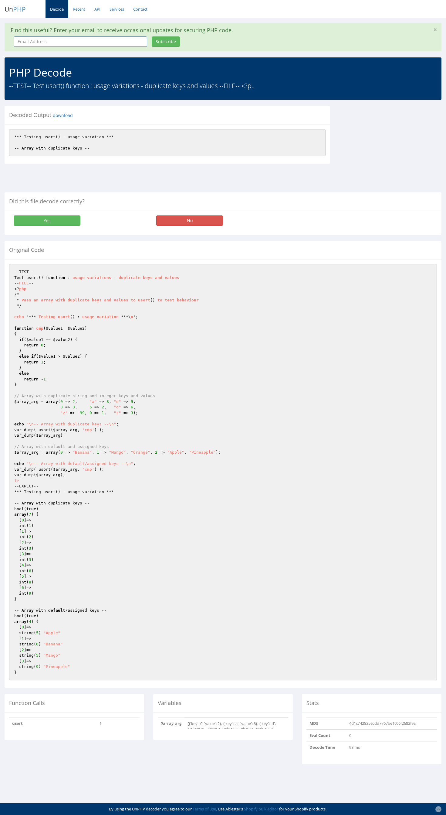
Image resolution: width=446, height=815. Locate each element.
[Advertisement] (390, 148)
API (97, 9)
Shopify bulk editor (261, 809)
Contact (140, 9)
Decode (57, 9)
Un (15, 9)
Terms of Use (204, 809)
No (190, 220)
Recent (79, 9)
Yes (47, 220)
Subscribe (166, 41)
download (63, 115)
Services (117, 9)
